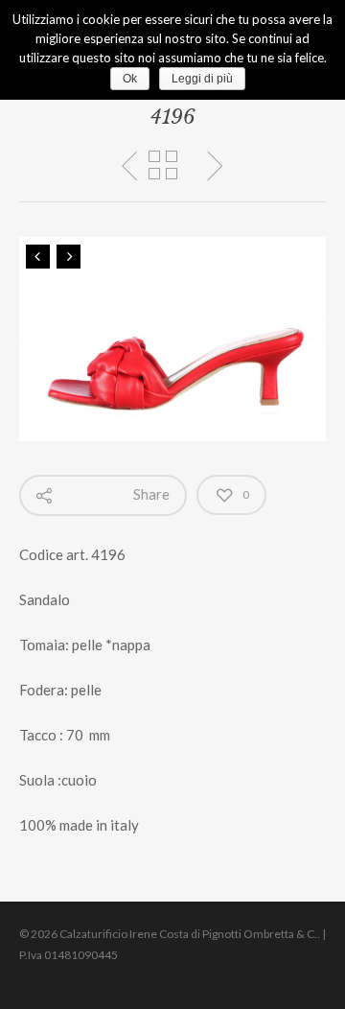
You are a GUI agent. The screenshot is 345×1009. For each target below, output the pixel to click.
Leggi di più (202, 78)
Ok (130, 78)
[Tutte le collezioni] (163, 166)
